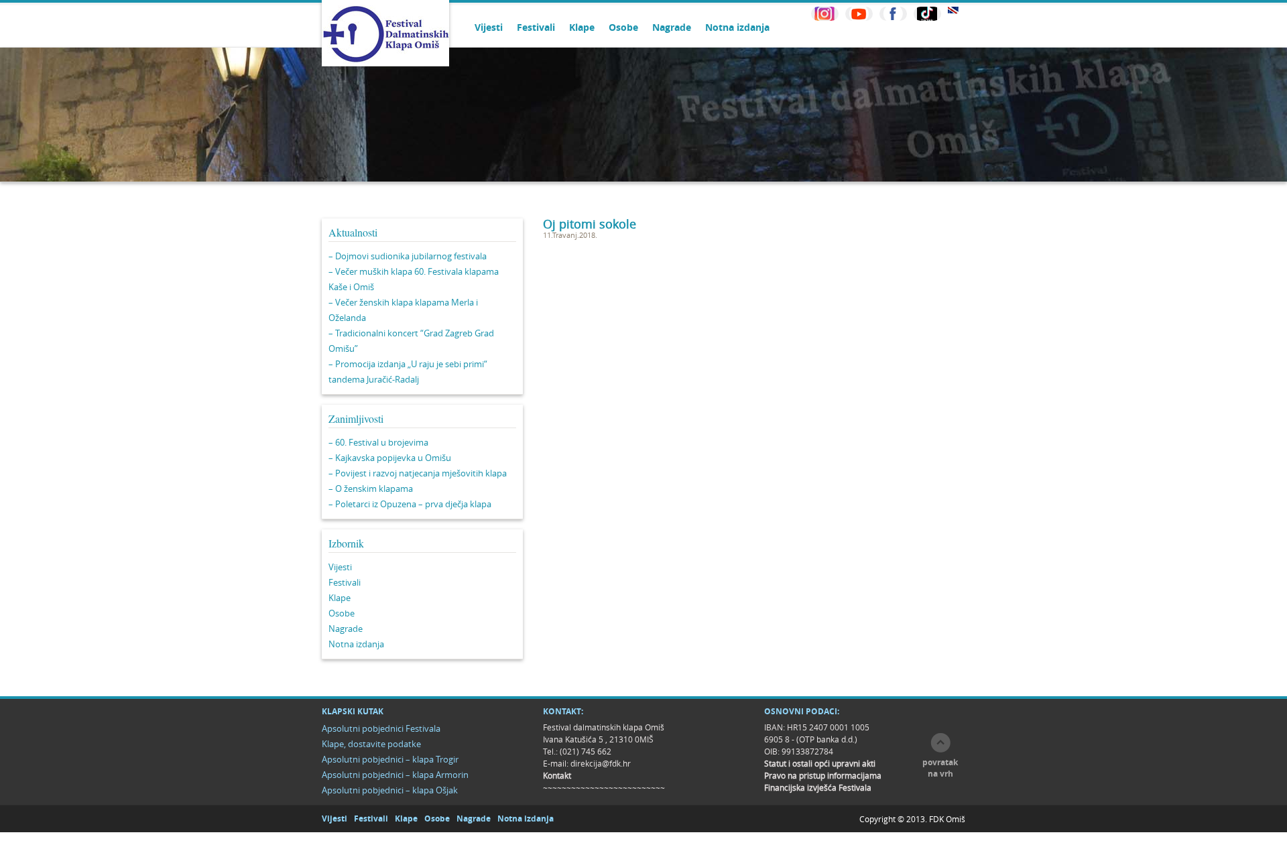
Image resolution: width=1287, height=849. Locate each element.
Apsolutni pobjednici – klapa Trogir (390, 759)
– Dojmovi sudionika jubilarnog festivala (407, 256)
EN (953, 10)
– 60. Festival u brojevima (378, 442)
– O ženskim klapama (370, 488)
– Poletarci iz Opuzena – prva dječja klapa (409, 504)
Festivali (536, 27)
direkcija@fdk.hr (600, 763)
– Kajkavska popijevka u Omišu (389, 458)
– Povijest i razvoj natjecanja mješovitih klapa (417, 473)
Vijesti (489, 27)
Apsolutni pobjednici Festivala (381, 728)
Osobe (623, 27)
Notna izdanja (737, 27)
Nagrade (671, 27)
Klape (582, 27)
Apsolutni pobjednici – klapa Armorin (395, 775)
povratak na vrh (940, 768)
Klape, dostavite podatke (371, 744)
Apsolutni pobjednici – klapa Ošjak (390, 790)
